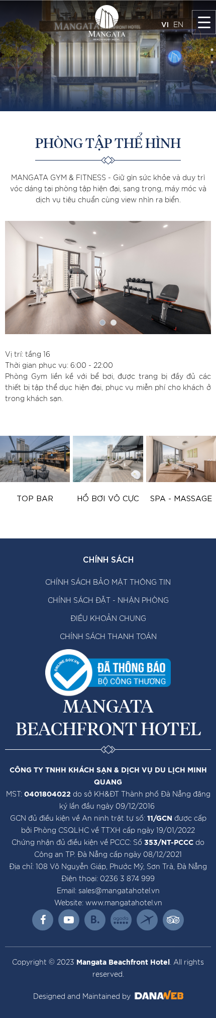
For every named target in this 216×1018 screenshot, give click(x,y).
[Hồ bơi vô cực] (108, 459)
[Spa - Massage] (181, 459)
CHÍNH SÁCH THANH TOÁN (108, 637)
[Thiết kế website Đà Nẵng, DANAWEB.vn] (158, 996)
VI (165, 24)
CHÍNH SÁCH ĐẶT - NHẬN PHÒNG (108, 600)
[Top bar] (35, 459)
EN (178, 25)
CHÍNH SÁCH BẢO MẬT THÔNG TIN (108, 582)
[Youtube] (68, 919)
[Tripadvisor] (173, 919)
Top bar (35, 498)
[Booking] (94, 919)
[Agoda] (121, 919)
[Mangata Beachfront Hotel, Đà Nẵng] (106, 22)
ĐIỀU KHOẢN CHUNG (108, 618)
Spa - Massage (181, 498)
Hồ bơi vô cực (108, 498)
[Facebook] (42, 919)
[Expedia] (147, 919)
